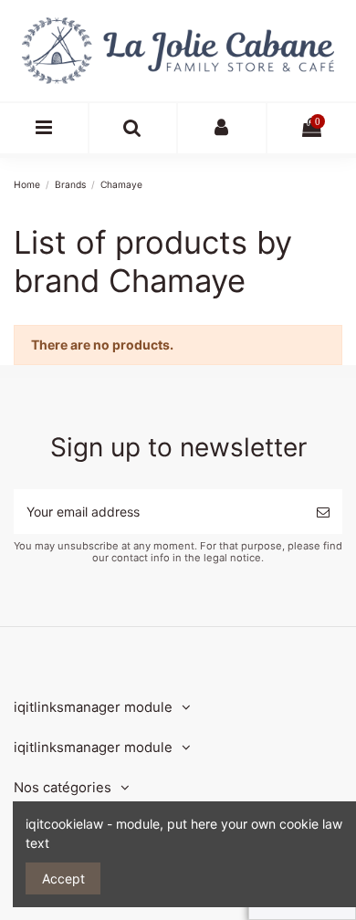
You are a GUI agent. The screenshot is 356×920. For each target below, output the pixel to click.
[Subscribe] (323, 511)
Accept (63, 878)
